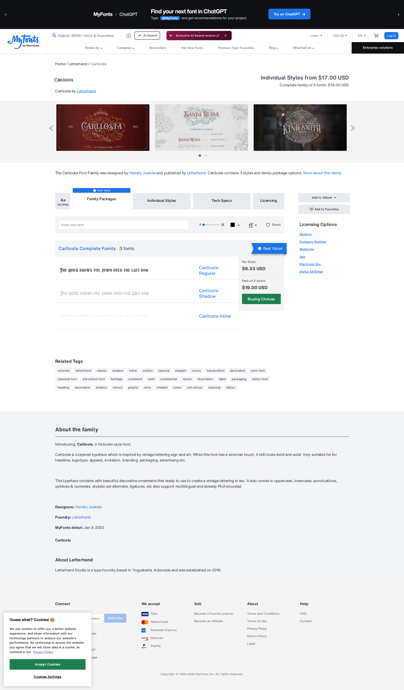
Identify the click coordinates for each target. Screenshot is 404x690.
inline (133, 371)
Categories (124, 48)
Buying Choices (261, 299)
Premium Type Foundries (236, 48)
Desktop (305, 234)
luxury (196, 371)
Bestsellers (157, 48)
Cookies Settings (47, 676)
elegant (180, 371)
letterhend (83, 371)
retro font (258, 371)
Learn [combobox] (314, 35)
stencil (118, 387)
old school (194, 387)
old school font (94, 379)
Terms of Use (257, 621)
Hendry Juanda (142, 173)
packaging (239, 379)
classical (214, 387)
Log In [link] (391, 35)
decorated (237, 371)
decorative (82, 387)
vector (187, 379)
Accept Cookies (47, 664)
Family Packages (101, 199)
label (222, 379)
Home (60, 64)
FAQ (303, 614)
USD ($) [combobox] (338, 35)
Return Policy (257, 636)
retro (147, 387)
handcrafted (215, 371)
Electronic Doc (310, 264)
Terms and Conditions (263, 614)
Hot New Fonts (192, 48)
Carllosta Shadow (208, 293)
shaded (162, 387)
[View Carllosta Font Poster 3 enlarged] (300, 127)
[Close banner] (225, 35)
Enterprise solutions (378, 47)
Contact (306, 621)
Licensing (268, 200)
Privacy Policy (257, 629)
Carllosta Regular (208, 270)
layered (164, 371)
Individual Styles (161, 200)
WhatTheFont (302, 48)
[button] (6, 14)
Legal (251, 644)
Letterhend (78, 64)
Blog (272, 48)
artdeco (101, 387)
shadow (117, 371)
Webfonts (306, 249)
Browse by (92, 48)
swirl (151, 379)
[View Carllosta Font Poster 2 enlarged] (201, 127)
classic (102, 371)
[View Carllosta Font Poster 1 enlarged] (102, 127)
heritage (117, 379)
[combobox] (105, 35)
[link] (53, 35)
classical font (67, 379)
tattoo (230, 387)
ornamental (168, 379)
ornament (135, 379)
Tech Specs (222, 200)
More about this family (322, 173)
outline (148, 371)
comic (177, 387)
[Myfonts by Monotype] (23, 41)
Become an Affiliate (208, 621)
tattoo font (260, 379)
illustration (205, 379)
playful (133, 387)
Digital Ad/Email (311, 271)
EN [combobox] (360, 35)
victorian (64, 371)
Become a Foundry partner (214, 614)
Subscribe (115, 618)
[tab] (200, 155)
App (302, 256)
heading (63, 387)
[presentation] (51, 128)
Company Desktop (312, 242)
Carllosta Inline (215, 316)
